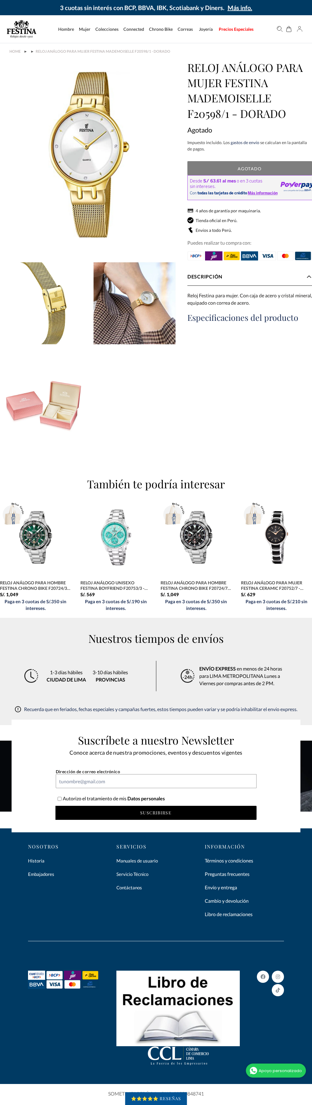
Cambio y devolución (227, 901)
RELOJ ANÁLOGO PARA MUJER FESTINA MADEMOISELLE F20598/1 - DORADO (103, 51)
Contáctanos (129, 887)
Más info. (240, 7)
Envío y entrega (221, 887)
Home (15, 51)
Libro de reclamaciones (229, 914)
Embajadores (41, 874)
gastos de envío (245, 142)
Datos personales (145, 798)
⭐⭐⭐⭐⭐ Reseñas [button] (156, 1098)
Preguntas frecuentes (227, 874)
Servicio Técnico (132, 874)
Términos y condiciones (229, 860)
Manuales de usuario (137, 860)
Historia (36, 860)
